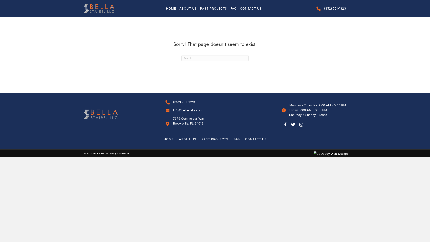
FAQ (236, 139)
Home (169, 139)
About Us (187, 139)
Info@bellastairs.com (187, 110)
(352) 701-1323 (335, 8)
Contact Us (256, 139)
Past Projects (214, 139)
